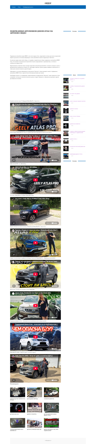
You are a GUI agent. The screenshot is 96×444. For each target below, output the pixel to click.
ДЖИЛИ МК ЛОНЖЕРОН (75, 123)
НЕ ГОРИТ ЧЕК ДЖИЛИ (75, 93)
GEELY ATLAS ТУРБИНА (75, 116)
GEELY (48, 3)
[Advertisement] (48, 18)
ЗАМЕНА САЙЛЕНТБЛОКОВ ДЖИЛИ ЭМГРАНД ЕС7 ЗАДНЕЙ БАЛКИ (77, 132)
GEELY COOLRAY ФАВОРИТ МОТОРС (78, 101)
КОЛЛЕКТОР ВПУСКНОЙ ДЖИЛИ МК (77, 146)
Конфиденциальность (28, 7)
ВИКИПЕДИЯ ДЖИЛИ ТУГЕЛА (76, 154)
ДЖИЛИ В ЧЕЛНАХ (74, 108)
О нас (19, 7)
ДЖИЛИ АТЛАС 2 (73, 139)
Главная (13, 7)
